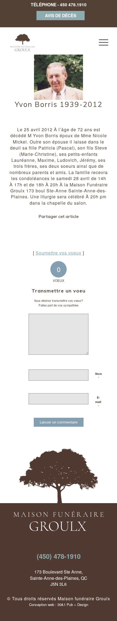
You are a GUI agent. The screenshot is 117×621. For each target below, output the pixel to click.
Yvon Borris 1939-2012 (59, 104)
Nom (98, 376)
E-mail (98, 402)
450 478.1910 (73, 4)
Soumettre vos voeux (58, 253)
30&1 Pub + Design (72, 604)
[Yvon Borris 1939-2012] (58, 75)
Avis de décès (60, 15)
